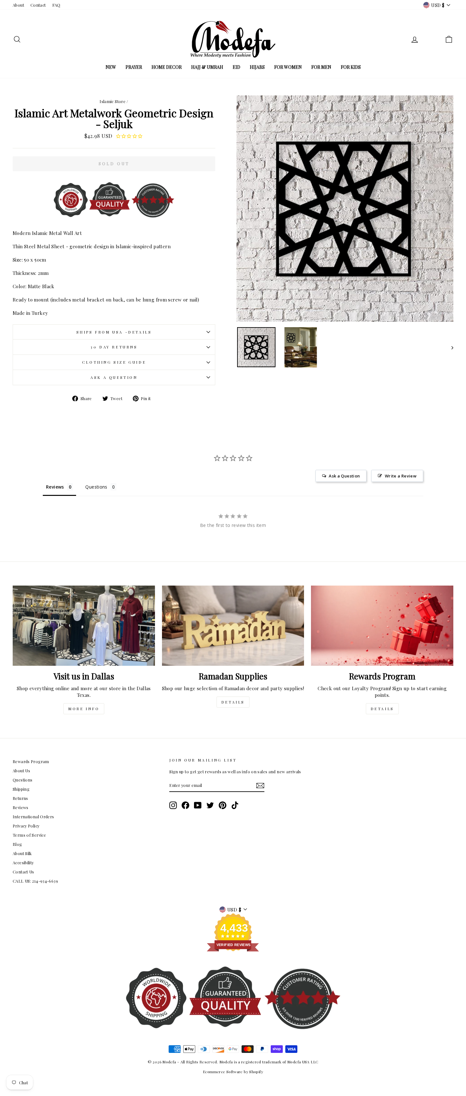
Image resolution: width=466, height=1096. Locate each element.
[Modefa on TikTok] (235, 805)
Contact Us (23, 871)
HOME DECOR (167, 67)
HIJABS (257, 67)
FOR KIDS (351, 67)
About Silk (22, 853)
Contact (38, 5)
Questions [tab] (96, 487)
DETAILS (233, 701)
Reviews (21, 807)
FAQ (56, 5)
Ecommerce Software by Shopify (233, 1071)
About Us (21, 770)
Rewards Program (31, 761)
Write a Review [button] (401, 476)
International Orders (33, 816)
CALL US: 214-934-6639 (35, 881)
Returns (20, 798)
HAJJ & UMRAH (207, 67)
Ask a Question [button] (344, 476)
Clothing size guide (114, 362)
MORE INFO (83, 708)
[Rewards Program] (382, 625)
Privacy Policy (26, 825)
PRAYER (134, 67)
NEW (111, 67)
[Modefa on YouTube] (198, 805)
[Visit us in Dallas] (84, 625)
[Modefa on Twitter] (210, 805)
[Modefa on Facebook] (185, 805)
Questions (22, 779)
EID (236, 67)
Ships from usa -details (114, 331)
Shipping (21, 789)
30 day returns (113, 346)
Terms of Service (29, 835)
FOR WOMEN (288, 67)
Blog (17, 844)
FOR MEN (321, 67)
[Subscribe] (260, 785)
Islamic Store (113, 101)
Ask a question (113, 377)
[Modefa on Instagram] (173, 805)
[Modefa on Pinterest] (222, 805)
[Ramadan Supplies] (233, 625)
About (18, 5)
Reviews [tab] (55, 487)
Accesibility (23, 862)
